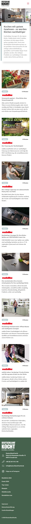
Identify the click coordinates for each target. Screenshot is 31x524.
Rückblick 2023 (7, 478)
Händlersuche (6, 492)
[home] (6, 3)
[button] (27, 3)
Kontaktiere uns (7, 495)
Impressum (5, 504)
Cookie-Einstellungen (8, 510)
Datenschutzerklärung (8, 507)
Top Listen (5, 485)
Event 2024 (5, 481)
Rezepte (4, 488)
